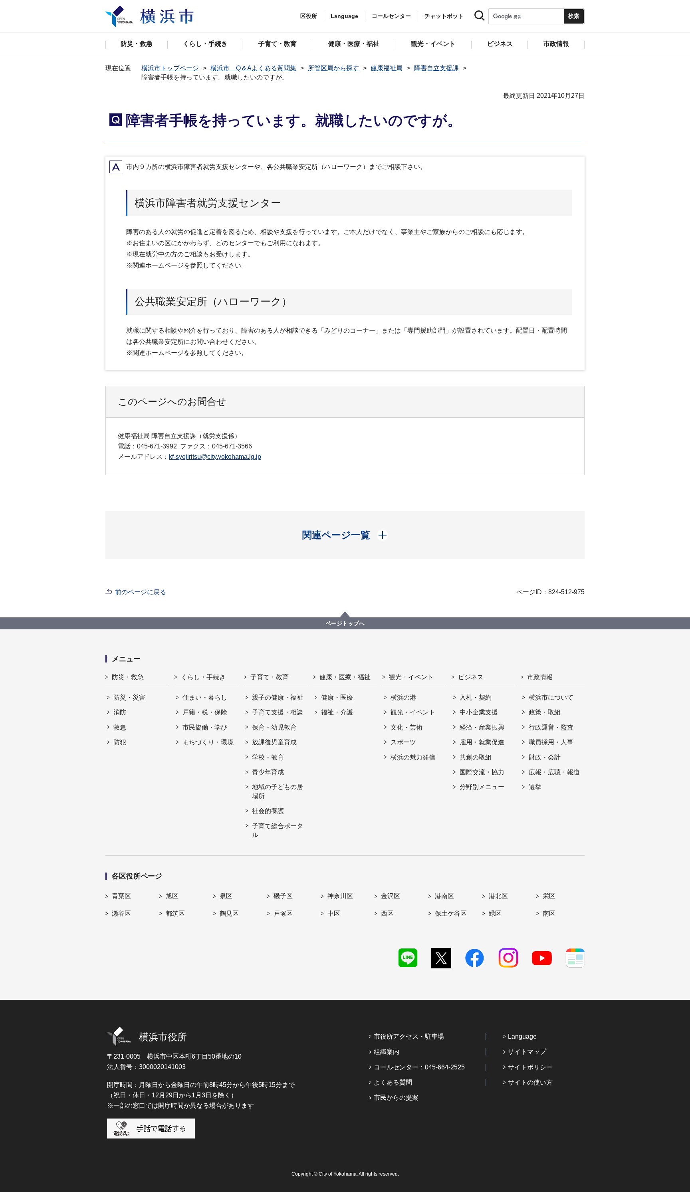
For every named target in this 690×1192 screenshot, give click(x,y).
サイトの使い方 (530, 1082)
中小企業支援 (479, 712)
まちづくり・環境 (208, 742)
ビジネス (471, 677)
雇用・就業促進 (482, 742)
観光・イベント (411, 677)
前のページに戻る (140, 592)
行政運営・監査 (551, 727)
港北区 (498, 896)
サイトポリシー (530, 1067)
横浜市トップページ (170, 68)
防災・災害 (129, 697)
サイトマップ (527, 1051)
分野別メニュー (482, 786)
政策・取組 (545, 712)
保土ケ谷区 (451, 913)
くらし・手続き (203, 677)
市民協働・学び (204, 727)
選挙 (535, 786)
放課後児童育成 (274, 742)
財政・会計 (545, 757)
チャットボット (444, 16)
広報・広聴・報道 (554, 772)
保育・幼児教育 (274, 727)
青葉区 (121, 896)
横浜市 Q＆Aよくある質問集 (253, 68)
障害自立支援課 (436, 68)
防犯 (119, 742)
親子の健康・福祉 (277, 697)
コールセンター (391, 16)
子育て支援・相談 (277, 712)
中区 (333, 913)
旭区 (172, 896)
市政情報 (540, 677)
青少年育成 (268, 772)
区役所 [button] (308, 16)
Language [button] (344, 16)
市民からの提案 (396, 1097)
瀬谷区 (121, 913)
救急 (119, 727)
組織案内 (386, 1051)
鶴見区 (229, 913)
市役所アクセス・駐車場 (409, 1036)
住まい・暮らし (204, 697)
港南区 (444, 896)
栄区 (549, 896)
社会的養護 (268, 810)
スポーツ (403, 742)
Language (522, 1036)
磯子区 (283, 896)
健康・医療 (337, 697)
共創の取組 (476, 757)
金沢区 (390, 896)
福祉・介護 (337, 712)
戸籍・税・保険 (204, 712)
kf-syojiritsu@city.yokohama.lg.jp (215, 456)
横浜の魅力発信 (413, 757)
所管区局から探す (333, 68)
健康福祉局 (386, 68)
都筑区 (175, 913)
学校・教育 (268, 757)
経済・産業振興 (482, 727)
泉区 (226, 896)
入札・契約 (476, 697)
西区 (387, 913)
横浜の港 (403, 697)
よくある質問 (393, 1082)
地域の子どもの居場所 (277, 791)
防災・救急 (128, 677)
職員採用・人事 (551, 742)
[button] (345, 535)
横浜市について (551, 697)
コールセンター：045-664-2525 (419, 1067)
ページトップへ (345, 623)
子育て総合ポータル (277, 830)
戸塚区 (283, 913)
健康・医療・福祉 (345, 677)
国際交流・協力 (482, 772)
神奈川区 (340, 896)
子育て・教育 (269, 677)
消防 (119, 712)
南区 (549, 913)
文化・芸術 (406, 727)
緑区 (495, 913)
